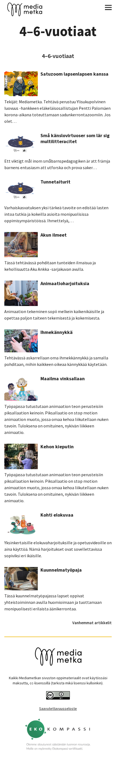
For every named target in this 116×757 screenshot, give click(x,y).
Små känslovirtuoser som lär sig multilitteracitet (75, 138)
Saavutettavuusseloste (58, 708)
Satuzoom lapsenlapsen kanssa (74, 74)
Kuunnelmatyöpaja (61, 570)
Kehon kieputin (57, 446)
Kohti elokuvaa (56, 515)
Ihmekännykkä (56, 332)
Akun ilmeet (53, 235)
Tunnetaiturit (55, 182)
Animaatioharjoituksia (64, 283)
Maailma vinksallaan (62, 378)
